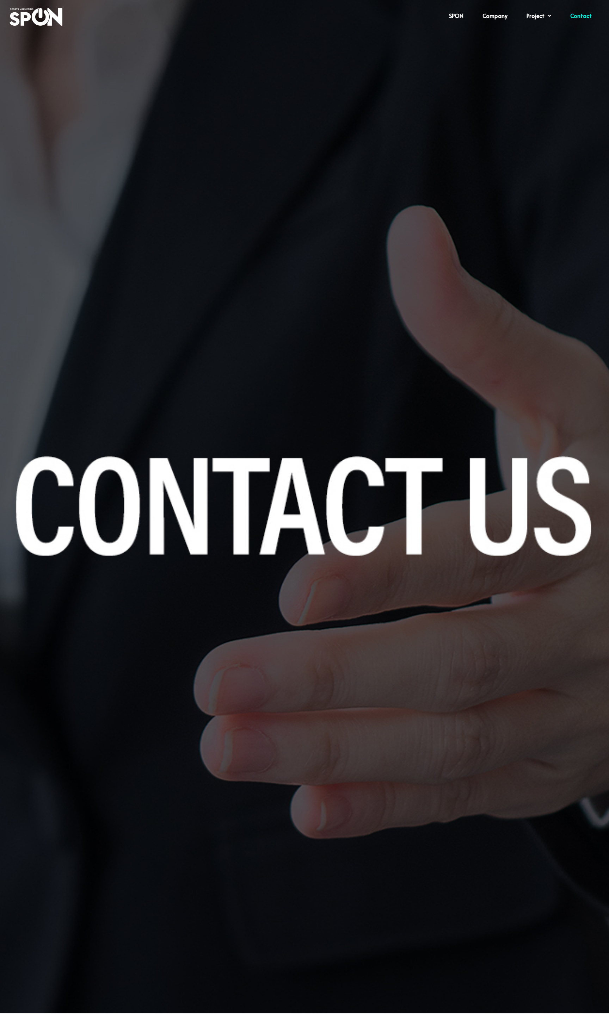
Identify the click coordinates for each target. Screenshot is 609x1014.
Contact (581, 15)
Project (536, 15)
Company (495, 15)
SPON (456, 15)
